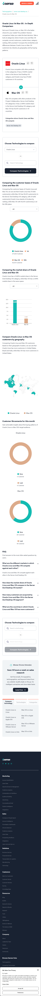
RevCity (4, 886)
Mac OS (16, 92)
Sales (4, 814)
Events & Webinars (7, 923)
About (4, 938)
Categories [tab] (33, 702)
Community (5, 951)
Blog (3, 897)
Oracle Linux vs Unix (12, 732)
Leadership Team (6, 942)
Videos (4, 917)
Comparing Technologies (8, 965)
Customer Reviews (7, 882)
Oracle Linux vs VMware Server (11, 725)
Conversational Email (7, 803)
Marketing (6, 776)
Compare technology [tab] (8, 702)
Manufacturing (6, 862)
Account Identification (8, 780)
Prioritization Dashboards (8, 824)
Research (4, 910)
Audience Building (7, 796)
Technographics (7, 11)
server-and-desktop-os (20, 11)
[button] (14, 125)
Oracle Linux (18, 63)
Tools (3, 914)
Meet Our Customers (7, 876)
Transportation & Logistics (9, 859)
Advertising (5, 800)
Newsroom (5, 948)
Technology (5, 865)
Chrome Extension (7, 828)
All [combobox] (13, 209)
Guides (4, 900)
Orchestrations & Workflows (9, 793)
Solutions (5, 848)
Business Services (7, 852)
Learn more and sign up (8, 844)
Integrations (5, 810)
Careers (4, 945)
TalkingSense (5, 920)
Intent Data (5, 783)
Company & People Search (9, 818)
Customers (6, 872)
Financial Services (6, 855)
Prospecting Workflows (8, 837)
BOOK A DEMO (27, 3)
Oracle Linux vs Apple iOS (11, 718)
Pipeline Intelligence (7, 806)
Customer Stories (6, 879)
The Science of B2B (7, 927)
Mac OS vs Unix (26, 731)
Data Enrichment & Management (10, 787)
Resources (6, 893)
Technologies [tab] (21, 702)
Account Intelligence (7, 821)
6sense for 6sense (7, 904)
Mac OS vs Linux (27, 710)
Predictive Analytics (7, 790)
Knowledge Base (6, 889)
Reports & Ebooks (7, 907)
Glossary (4, 930)
